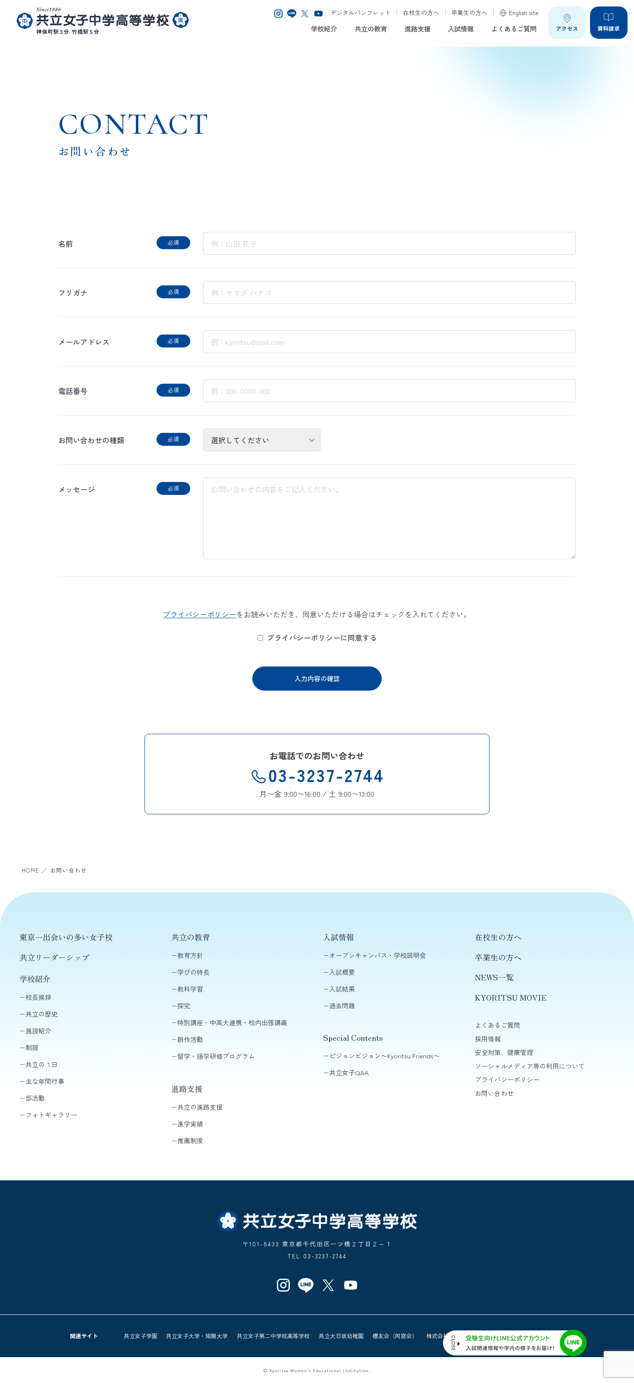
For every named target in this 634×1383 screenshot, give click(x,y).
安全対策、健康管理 (504, 1052)
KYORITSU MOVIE (510, 997)
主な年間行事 (44, 1081)
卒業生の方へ (469, 12)
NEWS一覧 (494, 976)
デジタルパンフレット (360, 12)
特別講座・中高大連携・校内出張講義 (232, 1022)
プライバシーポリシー (199, 614)
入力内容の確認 (317, 678)
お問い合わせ (494, 1093)
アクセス (567, 28)
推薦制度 (190, 1140)
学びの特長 (193, 971)
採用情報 (488, 1038)
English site (524, 12)
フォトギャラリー (51, 1114)
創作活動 (190, 1039)
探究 (183, 1005)
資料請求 (608, 28)
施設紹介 (38, 1030)
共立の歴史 (41, 1013)
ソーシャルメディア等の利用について (530, 1065)
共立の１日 (41, 1064)
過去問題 (342, 1005)
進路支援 (417, 28)
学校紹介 (324, 28)
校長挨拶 (38, 996)
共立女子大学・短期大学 (197, 1336)
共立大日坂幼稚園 (341, 1336)
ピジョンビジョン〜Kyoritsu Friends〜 (384, 1055)
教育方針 (190, 955)
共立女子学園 (140, 1336)
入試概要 (342, 971)
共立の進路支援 (200, 1106)
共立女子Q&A (349, 1072)
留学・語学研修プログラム (216, 1056)
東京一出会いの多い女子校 (66, 936)
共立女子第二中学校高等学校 (273, 1336)
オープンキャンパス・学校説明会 (377, 955)
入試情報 (461, 28)
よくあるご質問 (514, 28)
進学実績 (190, 1123)
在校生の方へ (421, 12)
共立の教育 (371, 28)
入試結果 (342, 988)
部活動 (35, 1097)
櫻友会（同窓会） (395, 1336)
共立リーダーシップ (54, 957)
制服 (31, 1047)
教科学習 (190, 988)
